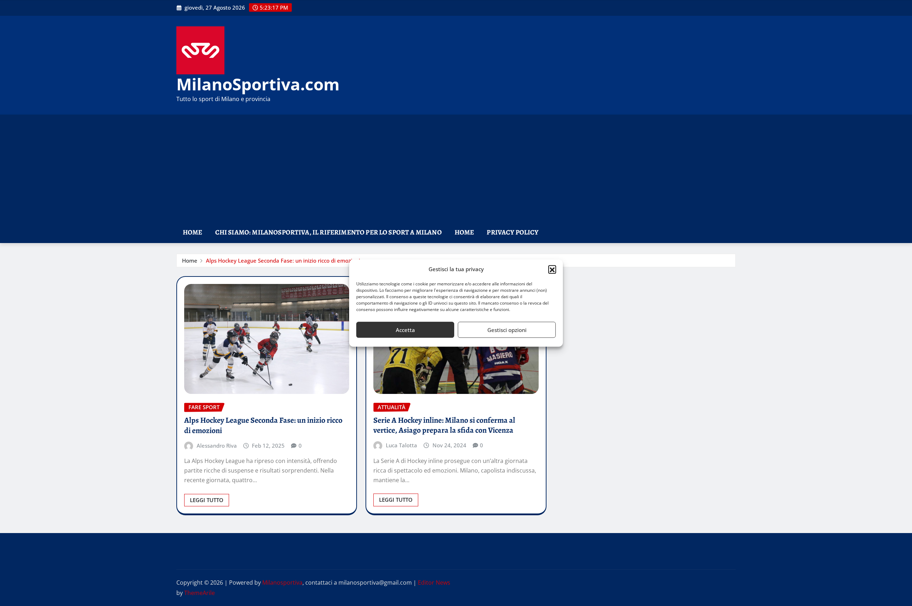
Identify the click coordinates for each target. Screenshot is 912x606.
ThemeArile (199, 593)
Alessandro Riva (217, 445)
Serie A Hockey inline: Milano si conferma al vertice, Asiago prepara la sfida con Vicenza (444, 425)
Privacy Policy (512, 232)
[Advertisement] (456, 168)
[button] (552, 269)
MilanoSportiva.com (258, 84)
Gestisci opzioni (507, 329)
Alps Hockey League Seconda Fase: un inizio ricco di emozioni (283, 260)
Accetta (405, 329)
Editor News (434, 582)
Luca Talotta (401, 445)
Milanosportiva (282, 582)
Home (192, 232)
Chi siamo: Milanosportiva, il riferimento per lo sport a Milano (328, 232)
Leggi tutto (206, 500)
